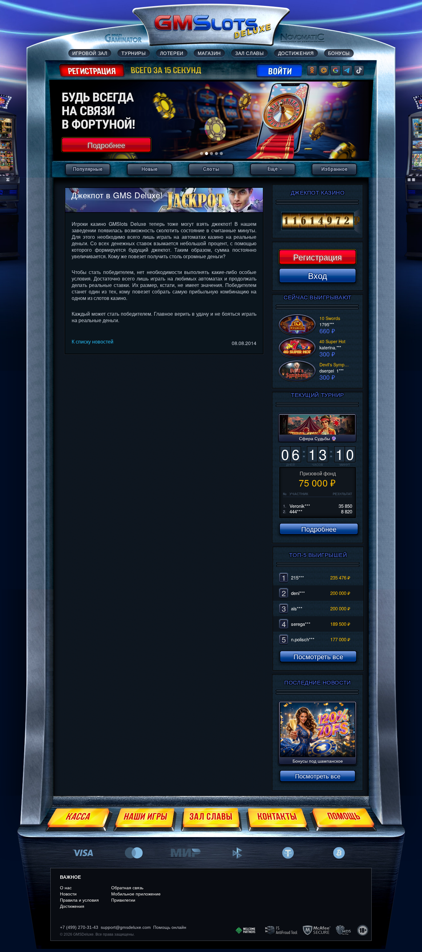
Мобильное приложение (136, 893)
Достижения (72, 906)
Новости (68, 893)
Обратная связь (127, 887)
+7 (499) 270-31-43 (79, 927)
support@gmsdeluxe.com (126, 927)
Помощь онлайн (169, 927)
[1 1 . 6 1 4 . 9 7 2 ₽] (317, 221)
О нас (66, 887)
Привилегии (123, 900)
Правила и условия (79, 900)
